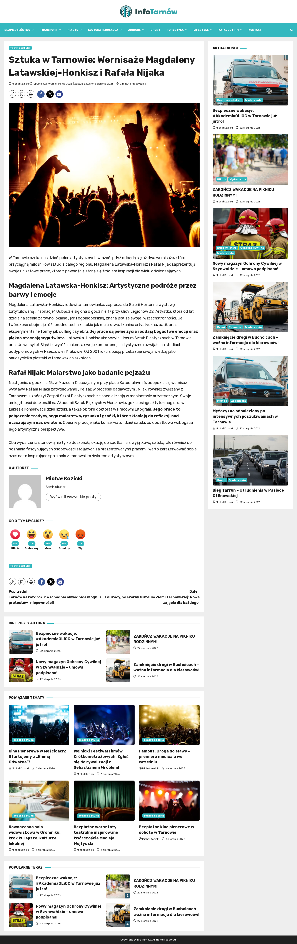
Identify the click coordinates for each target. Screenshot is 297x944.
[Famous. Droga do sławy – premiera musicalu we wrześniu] (169, 725)
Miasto (72, 29)
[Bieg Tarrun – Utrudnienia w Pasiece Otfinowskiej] (250, 460)
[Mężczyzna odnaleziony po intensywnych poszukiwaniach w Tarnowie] (250, 381)
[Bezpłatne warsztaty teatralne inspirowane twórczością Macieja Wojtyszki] (104, 801)
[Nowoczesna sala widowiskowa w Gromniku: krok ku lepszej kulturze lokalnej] (39, 801)
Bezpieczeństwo (17, 29)
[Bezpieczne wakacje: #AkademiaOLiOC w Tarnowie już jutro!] (250, 80)
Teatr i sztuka (20, 47)
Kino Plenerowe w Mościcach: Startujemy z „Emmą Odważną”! (37, 756)
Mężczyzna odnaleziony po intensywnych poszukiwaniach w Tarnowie (245, 416)
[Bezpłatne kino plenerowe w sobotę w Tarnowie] (169, 801)
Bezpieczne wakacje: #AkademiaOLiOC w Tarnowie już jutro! (21, 642)
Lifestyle (201, 29)
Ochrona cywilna (252, 247)
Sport (155, 29)
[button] (291, 30)
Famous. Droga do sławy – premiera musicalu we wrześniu (164, 756)
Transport (49, 29)
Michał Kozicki (20, 83)
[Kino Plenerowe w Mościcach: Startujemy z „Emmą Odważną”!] (39, 725)
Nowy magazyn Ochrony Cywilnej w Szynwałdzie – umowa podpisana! (21, 670)
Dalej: (152, 597)
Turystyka (175, 29)
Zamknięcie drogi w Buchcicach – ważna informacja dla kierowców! (118, 670)
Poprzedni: (55, 597)
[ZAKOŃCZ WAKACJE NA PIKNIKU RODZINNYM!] (250, 159)
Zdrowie (134, 29)
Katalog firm (229, 29)
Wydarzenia (253, 100)
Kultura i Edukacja (103, 29)
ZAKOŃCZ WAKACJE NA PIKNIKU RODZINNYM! (118, 642)
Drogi (221, 326)
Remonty (235, 326)
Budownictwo (227, 247)
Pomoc (222, 400)
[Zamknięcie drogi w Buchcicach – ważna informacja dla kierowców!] (250, 307)
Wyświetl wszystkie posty (73, 496)
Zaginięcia (238, 400)
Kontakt (255, 29)
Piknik (221, 179)
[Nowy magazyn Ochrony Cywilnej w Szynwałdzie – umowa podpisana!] (250, 233)
